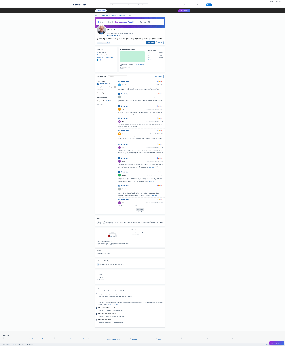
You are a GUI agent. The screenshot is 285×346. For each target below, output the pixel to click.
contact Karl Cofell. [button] (112, 304)
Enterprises (183, 4)
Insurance (113, 15)
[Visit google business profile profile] (100, 60)
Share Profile (151, 42)
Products (192, 4)
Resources (199, 4)
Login (272, 1)
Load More (140, 209)
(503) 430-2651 (103, 52)
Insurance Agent (121, 15)
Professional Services (105, 15)
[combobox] (124, 5)
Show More (151, 39)
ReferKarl (160, 42)
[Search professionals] (147, 5)
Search (96, 15)
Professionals (174, 4)
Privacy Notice (269, 344)
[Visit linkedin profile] (97, 60)
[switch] (114, 87)
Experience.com (11, 344)
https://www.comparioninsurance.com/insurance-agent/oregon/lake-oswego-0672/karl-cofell (107, 57)
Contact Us (279, 1)
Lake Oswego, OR (103, 54)
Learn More (159, 22)
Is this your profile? (184, 10)
